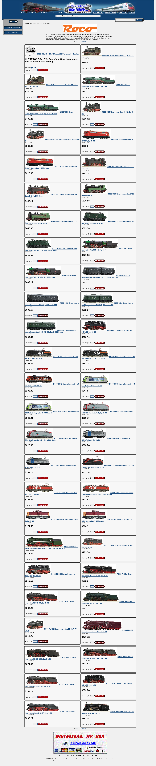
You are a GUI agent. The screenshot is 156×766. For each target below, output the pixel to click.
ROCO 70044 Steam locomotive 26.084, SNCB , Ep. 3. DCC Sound (49, 113)
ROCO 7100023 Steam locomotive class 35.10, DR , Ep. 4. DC (50, 712)
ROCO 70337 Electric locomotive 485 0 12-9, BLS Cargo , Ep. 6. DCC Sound (52, 412)
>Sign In (9, 28)
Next (84, 42)
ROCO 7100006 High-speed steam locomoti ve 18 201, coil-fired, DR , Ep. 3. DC (51, 547)
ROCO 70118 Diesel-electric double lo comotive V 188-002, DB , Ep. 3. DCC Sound (50, 331)
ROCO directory (13, 32)
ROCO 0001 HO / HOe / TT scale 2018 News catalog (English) (58, 54)
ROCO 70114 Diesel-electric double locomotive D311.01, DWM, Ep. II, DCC (52, 304)
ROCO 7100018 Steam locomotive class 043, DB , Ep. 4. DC (49, 685)
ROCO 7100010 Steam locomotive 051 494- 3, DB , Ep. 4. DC (107, 575)
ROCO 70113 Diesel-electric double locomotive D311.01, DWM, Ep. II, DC (106, 276)
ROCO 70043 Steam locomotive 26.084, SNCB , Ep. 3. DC (106, 85)
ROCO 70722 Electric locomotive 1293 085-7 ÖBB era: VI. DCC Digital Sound (107, 493)
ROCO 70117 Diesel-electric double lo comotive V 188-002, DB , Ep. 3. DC (107, 304)
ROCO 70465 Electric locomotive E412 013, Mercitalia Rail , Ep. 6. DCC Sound (51, 439)
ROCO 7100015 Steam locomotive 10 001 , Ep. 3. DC (107, 631)
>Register (17, 28)
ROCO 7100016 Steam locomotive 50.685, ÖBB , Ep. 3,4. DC (50, 658)
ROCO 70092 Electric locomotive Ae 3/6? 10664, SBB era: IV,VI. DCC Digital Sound (51, 249)
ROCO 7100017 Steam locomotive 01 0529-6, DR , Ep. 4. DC (107, 657)
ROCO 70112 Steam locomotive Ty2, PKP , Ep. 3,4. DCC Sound (50, 276)
